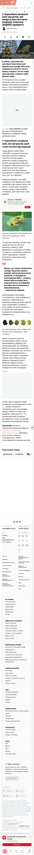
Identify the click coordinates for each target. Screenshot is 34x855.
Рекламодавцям (7, 571)
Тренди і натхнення (11, 735)
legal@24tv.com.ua (24, 826)
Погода (7, 614)
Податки (8, 681)
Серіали (7, 702)
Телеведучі (5, 568)
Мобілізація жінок (11, 652)
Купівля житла (9, 732)
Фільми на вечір (10, 697)
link (19, 536)
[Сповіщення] (31, 2)
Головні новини (10, 602)
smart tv (7, 795)
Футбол (7, 746)
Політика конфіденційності (7, 580)
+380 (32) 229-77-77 (13, 824)
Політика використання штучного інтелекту (8, 585)
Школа (7, 713)
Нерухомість (10, 727)
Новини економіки (12, 668)
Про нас (4, 556)
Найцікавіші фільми (11, 692)
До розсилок (12, 778)
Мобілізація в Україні (13, 645)
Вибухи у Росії (9, 636)
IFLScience (13, 32)
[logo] (12, 2)
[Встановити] (17, 841)
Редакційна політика (8, 562)
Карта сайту (21, 586)
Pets (3, 8)
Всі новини (9, 599)
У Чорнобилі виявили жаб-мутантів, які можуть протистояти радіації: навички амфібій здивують (26, 8)
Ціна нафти (8, 670)
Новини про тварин (12, 8)
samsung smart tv (20, 795)
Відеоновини (9, 609)
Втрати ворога (9, 638)
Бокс (6, 743)
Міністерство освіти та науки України (17, 711)
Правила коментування (22, 567)
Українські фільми (11, 694)
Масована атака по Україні (13, 633)
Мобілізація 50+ (10, 649)
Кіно (7, 690)
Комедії (7, 699)
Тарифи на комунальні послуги (15, 678)
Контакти (21, 573)
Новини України (10, 604)
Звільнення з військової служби (15, 647)
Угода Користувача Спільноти (23, 562)
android (7, 790)
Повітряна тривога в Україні (14, 631)
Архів (19, 582)
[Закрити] (30, 836)
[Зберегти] (29, 37)
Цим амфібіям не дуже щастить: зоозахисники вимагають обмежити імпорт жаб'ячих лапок (15, 132)
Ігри (19, 589)
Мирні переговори (11, 628)
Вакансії (20, 576)
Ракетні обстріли (10, 623)
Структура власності (24, 579)
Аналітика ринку (10, 730)
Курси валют (9, 673)
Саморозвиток (9, 718)
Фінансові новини (11, 676)
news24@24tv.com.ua (8, 528)
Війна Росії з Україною (13, 621)
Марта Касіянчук (12, 28)
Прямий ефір (9, 607)
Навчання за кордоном (12, 721)
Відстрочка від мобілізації (13, 657)
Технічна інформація (24, 570)
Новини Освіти (10, 708)
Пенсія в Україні (10, 683)
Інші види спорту (10, 754)
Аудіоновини (9, 612)
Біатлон (7, 751)
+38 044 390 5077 (23, 528)
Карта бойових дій (11, 625)
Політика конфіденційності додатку (23, 557)
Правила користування (6, 575)
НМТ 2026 (8, 716)
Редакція (4, 559)
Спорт (7, 741)
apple (20, 790)
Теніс (7, 749)
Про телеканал (6, 565)
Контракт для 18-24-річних (13, 655)
